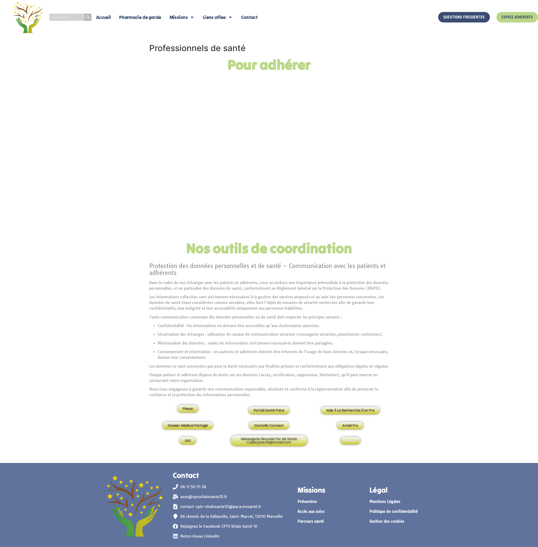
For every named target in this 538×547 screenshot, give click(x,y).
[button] (269, 440)
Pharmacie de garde (140, 17)
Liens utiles (214, 17)
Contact (249, 17)
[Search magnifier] (87, 17)
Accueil (103, 17)
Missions (179, 17)
